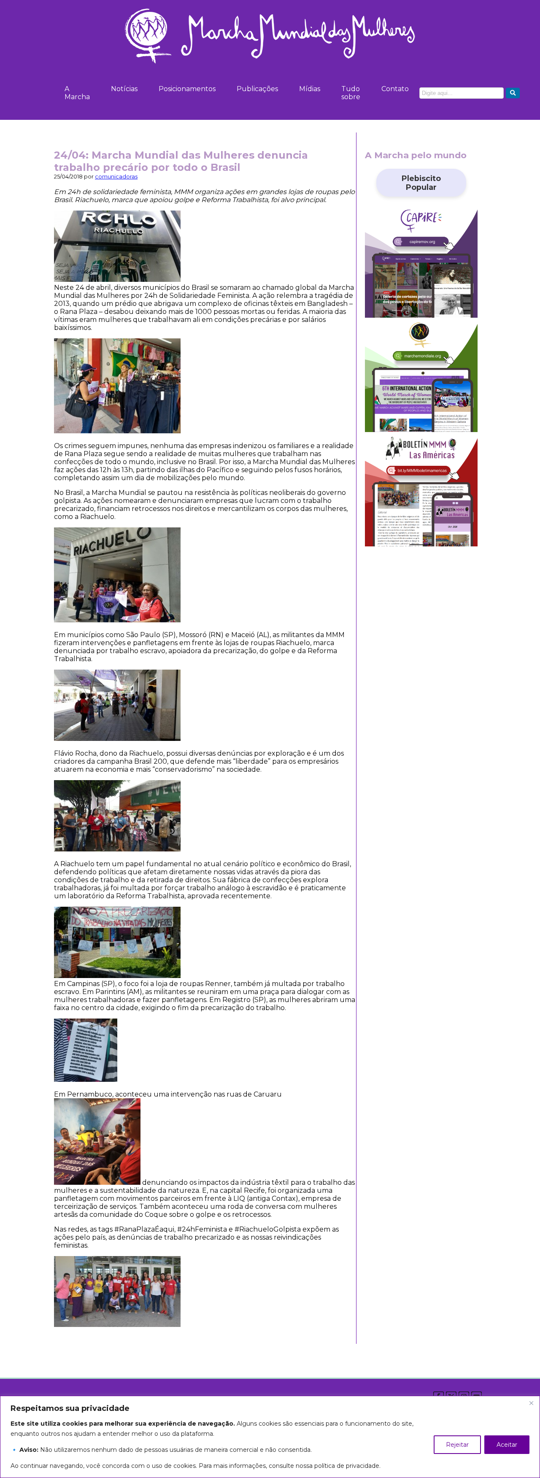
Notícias (124, 89)
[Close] (531, 1403)
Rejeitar (457, 1444)
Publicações (257, 89)
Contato (395, 89)
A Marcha (77, 93)
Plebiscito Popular (421, 183)
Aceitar (507, 1444)
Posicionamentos (187, 89)
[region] (270, 1437)
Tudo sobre (350, 93)
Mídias (309, 89)
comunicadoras (116, 176)
